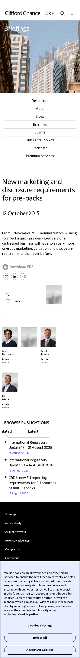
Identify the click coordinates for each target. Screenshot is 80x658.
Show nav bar (73, 15)
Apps (40, 109)
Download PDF (21, 267)
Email (17, 301)
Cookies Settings (40, 625)
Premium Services (40, 156)
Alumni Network (15, 532)
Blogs (40, 117)
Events (40, 132)
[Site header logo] (33, 13)
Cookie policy (28, 614)
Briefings (40, 124)
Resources (40, 101)
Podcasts (40, 148)
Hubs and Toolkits (40, 140)
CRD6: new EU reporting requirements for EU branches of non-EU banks (32, 483)
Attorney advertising (18, 540)
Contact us (12, 558)
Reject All (40, 637)
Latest (33, 431)
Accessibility (13, 523)
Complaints (12, 549)
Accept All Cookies (39, 650)
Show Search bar (62, 12)
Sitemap (10, 514)
